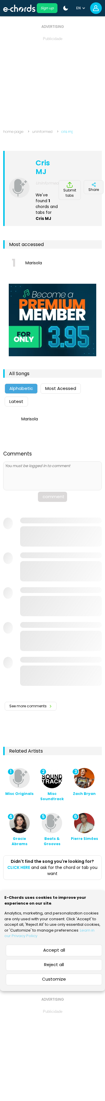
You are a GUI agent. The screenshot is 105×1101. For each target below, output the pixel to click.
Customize (54, 979)
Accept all (54, 950)
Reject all (54, 964)
